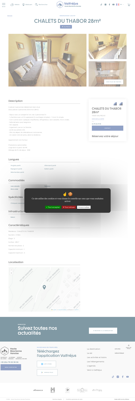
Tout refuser (69, 207)
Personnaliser (84, 207)
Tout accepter (54, 207)
